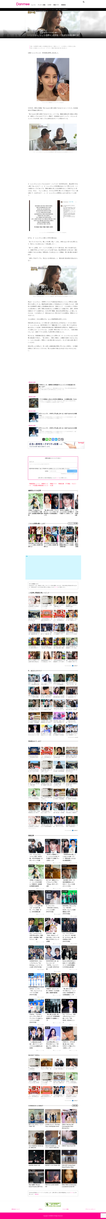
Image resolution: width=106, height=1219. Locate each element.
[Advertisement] (53, 166)
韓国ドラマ (53, 483)
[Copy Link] (62, 439)
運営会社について (16, 1209)
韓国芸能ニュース (35, 483)
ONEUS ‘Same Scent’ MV (69, 1145)
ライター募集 (65, 1209)
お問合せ (40, 1209)
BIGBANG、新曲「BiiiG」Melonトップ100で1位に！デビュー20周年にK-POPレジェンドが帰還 (52, 937)
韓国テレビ (103, 32)
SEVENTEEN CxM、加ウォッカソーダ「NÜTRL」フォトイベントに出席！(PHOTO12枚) (52, 965)
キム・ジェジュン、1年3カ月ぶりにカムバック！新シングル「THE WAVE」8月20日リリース (69, 1018)
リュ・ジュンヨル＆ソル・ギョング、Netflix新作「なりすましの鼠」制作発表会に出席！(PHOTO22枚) (69, 937)
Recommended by (68, 665)
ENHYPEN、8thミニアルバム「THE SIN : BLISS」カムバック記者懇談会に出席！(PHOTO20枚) (69, 909)
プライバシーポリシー (90, 1209)
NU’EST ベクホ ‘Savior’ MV (52, 1165)
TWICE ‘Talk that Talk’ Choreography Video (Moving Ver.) (68, 1126)
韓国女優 (61, 483)
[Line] (46, 439)
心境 (52, 485)
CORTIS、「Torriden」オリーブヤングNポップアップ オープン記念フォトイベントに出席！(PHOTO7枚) (36, 1018)
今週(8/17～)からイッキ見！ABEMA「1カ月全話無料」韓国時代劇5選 (52, 990)
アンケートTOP (72, 523)
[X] (43, 439)
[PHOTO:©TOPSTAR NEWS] (53, 846)
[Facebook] (53, 439)
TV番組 (68, 483)
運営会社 (37, 1194)
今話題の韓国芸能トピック (40, 485)
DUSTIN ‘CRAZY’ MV (34, 1165)
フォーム (58, 477)
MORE (74, 1105)
